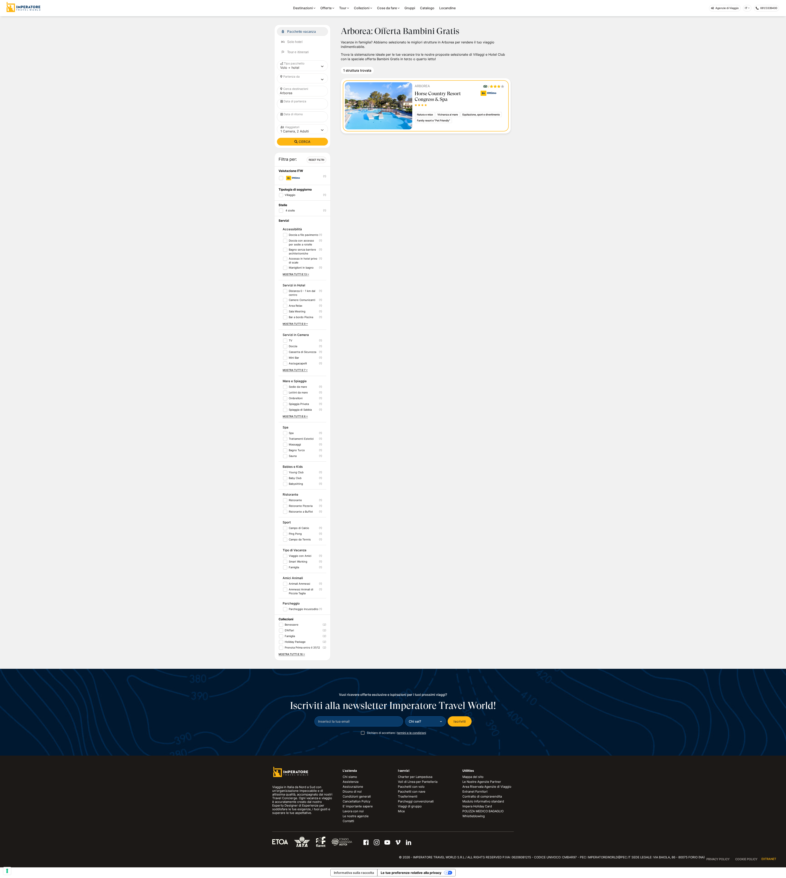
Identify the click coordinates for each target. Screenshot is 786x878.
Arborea (422, 86)
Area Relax (295, 305)
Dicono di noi (352, 791)
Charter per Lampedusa (415, 777)
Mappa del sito (472, 777)
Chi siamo (350, 777)
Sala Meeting (297, 311)
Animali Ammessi (299, 583)
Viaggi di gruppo (410, 806)
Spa (285, 427)
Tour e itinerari (298, 52)
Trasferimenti (407, 796)
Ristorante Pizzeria (301, 505)
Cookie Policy (746, 859)
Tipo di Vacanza (294, 550)
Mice (401, 811)
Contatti (348, 821)
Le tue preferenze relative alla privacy (411, 873)
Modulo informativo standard (483, 801)
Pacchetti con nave (411, 791)
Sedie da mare (298, 386)
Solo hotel (295, 42)
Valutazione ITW (291, 171)
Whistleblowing (473, 816)
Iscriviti (460, 721)
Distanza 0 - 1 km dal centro (302, 292)
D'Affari (289, 630)
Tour (342, 8)
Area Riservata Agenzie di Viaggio (486, 787)
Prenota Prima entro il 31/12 (302, 647)
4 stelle (290, 210)
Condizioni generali (357, 796)
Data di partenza (295, 101)
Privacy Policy (718, 859)
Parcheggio (291, 603)
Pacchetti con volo (411, 787)
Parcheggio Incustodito (303, 609)
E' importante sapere (358, 806)
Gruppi (409, 8)
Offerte (326, 8)
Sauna (293, 456)
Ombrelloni (296, 398)
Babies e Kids (293, 467)
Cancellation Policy (356, 801)
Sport (287, 522)
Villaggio (290, 195)
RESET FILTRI (316, 159)
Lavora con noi (353, 811)
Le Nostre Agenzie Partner (481, 782)
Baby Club (295, 478)
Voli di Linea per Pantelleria (417, 782)
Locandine (447, 8)
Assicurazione (353, 787)
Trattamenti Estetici (301, 438)
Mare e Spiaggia (295, 381)
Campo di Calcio (299, 528)
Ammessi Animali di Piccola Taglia (301, 591)
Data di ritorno (293, 114)
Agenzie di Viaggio (727, 8)
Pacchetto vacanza (301, 31)
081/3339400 (769, 8)
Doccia (293, 346)
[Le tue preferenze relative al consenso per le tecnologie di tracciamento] (7, 871)
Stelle (283, 205)
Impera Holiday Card (477, 806)
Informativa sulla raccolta (354, 873)
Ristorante (290, 494)
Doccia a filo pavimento (303, 234)
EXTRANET (768, 859)
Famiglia (294, 567)
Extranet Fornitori (475, 791)
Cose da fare (387, 8)
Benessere (291, 624)
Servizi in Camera (296, 335)
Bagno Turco (297, 450)
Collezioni (361, 8)
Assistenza (350, 782)
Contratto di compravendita (482, 796)
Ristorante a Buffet (301, 511)
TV (290, 340)
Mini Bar (294, 357)
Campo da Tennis (300, 539)
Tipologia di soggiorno (295, 189)
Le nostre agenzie (356, 816)
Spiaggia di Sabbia (300, 409)
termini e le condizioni (411, 732)
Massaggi (295, 444)
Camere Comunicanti (302, 300)
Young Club (296, 472)
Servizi (284, 221)
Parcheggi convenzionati (416, 801)
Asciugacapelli (298, 363)
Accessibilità (292, 229)
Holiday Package (295, 641)
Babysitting (296, 483)
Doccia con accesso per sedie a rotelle (301, 242)
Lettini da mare (298, 392)
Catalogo (427, 8)
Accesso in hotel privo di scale (303, 260)
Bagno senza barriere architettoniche (302, 251)
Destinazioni (303, 8)
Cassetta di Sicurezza (302, 352)
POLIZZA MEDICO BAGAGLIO (483, 811)
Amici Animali (293, 578)
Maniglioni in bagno (301, 267)
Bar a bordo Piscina (301, 317)
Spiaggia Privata (299, 404)
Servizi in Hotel (294, 285)
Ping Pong (295, 533)
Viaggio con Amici (300, 555)
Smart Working (298, 561)
